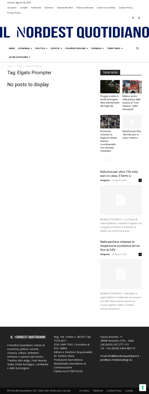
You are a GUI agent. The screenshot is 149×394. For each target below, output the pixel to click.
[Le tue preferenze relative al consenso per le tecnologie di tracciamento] (142, 387)
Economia (24, 48)
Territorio (113, 48)
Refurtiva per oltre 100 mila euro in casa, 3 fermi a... (131, 134)
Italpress (105, 180)
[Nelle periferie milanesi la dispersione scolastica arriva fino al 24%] (121, 274)
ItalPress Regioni (75, 48)
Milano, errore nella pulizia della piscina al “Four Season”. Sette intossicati (131, 103)
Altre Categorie (18, 57)
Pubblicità (36, 7)
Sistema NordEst (65, 7)
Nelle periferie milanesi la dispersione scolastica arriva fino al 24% (120, 246)
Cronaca (96, 48)
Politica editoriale (84, 7)
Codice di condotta (106, 7)
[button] (137, 48)
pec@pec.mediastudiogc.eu (116, 359)
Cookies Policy (126, 7)
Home (10, 66)
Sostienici (49, 7)
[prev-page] (102, 158)
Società (55, 48)
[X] (139, 17)
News (12, 48)
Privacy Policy (14, 12)
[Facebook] (133, 17)
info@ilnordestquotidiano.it (123, 356)
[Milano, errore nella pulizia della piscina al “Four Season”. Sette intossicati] (132, 86)
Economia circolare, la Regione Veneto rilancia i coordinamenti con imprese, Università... (108, 141)
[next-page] (108, 158)
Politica (40, 48)
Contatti (24, 7)
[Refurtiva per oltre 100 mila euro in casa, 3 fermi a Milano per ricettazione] (132, 121)
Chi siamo (12, 7)
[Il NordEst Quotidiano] (74, 32)
